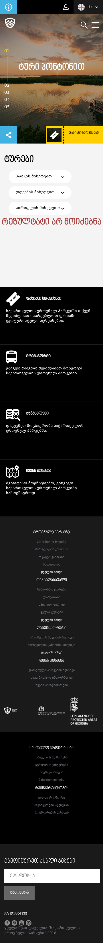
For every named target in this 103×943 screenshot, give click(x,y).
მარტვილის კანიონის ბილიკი (51, 645)
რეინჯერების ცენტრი (51, 805)
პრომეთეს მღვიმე (51, 542)
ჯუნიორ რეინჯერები (51, 765)
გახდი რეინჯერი (51, 798)
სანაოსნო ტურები (51, 590)
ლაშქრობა (51, 597)
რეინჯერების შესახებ (52, 813)
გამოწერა (19, 893)
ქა (90, 7)
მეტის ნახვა (51, 332)
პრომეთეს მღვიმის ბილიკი (52, 638)
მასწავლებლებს (51, 780)
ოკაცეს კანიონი (51, 557)
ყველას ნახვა (51, 572)
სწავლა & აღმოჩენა (52, 758)
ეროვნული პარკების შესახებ (51, 670)
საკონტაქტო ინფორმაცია (52, 678)
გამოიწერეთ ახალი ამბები (39, 861)
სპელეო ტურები (52, 605)
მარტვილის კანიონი (51, 549)
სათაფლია (51, 565)
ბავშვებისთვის (51, 772)
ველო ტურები (51, 612)
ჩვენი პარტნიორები (51, 685)
